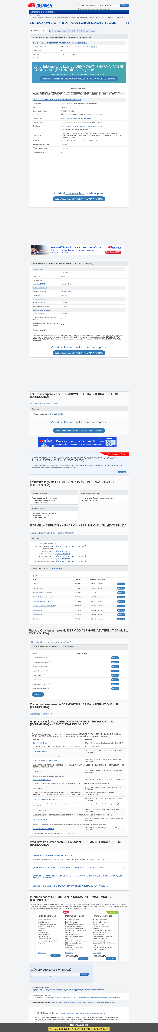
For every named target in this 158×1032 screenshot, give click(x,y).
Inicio (38, 16)
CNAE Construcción (38, 997)
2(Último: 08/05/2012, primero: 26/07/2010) (70, 556)
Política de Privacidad (73, 1013)
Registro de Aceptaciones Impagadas (94, 989)
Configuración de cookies (98, 1013)
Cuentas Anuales (83, 991)
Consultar (70, 291)
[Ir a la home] (40, 5)
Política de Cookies (85, 1013)
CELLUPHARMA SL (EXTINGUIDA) (43, 829)
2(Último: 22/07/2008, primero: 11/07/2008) (70, 546)
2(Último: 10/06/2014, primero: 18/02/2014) (70, 561)
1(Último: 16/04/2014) (62, 559)
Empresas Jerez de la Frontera (95, 1002)
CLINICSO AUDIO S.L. (40, 743)
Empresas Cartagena (69, 1002)
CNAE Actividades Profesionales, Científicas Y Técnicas (105, 997)
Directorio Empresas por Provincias (64, 17)
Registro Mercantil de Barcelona (70, 141)
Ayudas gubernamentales (76, 989)
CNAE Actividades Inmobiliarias (53, 997)
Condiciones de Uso (60, 1013)
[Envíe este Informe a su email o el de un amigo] (127, 22)
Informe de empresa (38, 989)
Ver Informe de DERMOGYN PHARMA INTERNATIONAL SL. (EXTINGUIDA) (79, 1029)
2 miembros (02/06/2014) (56, 414)
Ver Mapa (94, 47)
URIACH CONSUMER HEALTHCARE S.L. (45, 799)
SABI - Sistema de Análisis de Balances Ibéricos (45, 991)
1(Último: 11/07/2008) (62, 551)
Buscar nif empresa (50, 989)
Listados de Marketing (62, 989)
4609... (63, 119)
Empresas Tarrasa (81, 1002)
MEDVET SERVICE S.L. (40, 810)
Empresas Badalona (56, 1002)
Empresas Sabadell (110, 1002)
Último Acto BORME (39, 284)
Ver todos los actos (55, 569)
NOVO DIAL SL (37, 788)
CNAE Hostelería (67, 997)
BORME (75, 991)
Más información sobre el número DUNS (79, 119)
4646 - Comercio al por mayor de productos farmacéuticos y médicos (82, 126)
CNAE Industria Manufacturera (81, 997)
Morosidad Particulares (65, 991)
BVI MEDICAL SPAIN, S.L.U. (41, 751)
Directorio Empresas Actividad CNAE (42, 17)
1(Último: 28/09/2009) (62, 554)
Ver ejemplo (42, 953)
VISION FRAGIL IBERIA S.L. (42, 780)
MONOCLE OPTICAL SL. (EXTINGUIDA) (45, 760)
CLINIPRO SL (37, 772)
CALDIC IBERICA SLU (40, 820)
